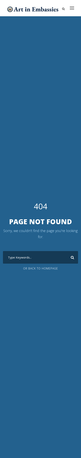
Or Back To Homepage (40, 268)
